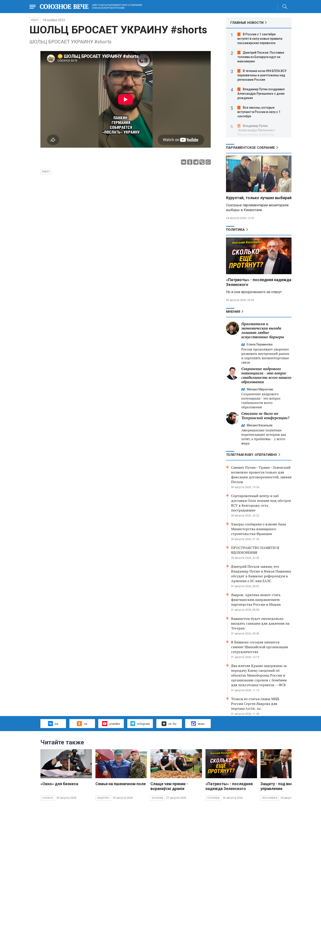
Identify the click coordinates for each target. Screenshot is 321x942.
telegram (143, 723)
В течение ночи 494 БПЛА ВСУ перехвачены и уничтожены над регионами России (261, 75)
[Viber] (202, 162)
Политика (235, 230)
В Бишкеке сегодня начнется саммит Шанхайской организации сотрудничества (259, 647)
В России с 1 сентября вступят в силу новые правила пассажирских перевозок (259, 38)
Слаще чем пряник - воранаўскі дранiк (169, 786)
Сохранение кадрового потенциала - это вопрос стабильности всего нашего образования (266, 375)
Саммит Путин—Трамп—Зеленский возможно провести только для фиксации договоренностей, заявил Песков (261, 474)
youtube (114, 723)
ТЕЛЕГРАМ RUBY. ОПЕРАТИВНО (251, 455)
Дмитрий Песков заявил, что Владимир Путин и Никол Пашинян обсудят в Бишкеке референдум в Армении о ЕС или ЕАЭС (261, 573)
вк (56, 723)
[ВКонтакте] (183, 162)
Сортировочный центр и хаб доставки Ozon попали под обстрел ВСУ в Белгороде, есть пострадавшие (261, 503)
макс (201, 723)
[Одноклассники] (189, 162)
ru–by (172, 723)
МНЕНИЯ (233, 312)
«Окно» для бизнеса (59, 783)
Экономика (269, 798)
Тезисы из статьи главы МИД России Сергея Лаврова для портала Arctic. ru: (255, 703)
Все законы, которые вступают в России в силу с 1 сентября (258, 112)
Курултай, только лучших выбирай (259, 197)
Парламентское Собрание (250, 148)
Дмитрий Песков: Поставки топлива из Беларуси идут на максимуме (260, 57)
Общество (103, 798)
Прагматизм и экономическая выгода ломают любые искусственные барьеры (262, 330)
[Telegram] (195, 162)
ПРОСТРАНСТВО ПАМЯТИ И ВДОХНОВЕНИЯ (255, 550)
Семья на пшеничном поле (120, 783)
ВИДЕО (35, 20)
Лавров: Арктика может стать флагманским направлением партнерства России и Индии (256, 599)
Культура (157, 798)
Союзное (47, 798)
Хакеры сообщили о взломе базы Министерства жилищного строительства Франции (258, 529)
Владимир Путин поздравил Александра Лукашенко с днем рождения (261, 93)
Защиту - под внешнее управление (281, 786)
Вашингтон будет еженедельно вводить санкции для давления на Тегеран (260, 623)
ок (85, 723)
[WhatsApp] (208, 162)
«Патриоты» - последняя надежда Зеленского (229, 786)
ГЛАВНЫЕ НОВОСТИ (247, 23)
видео (46, 171)
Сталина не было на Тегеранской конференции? (265, 415)
